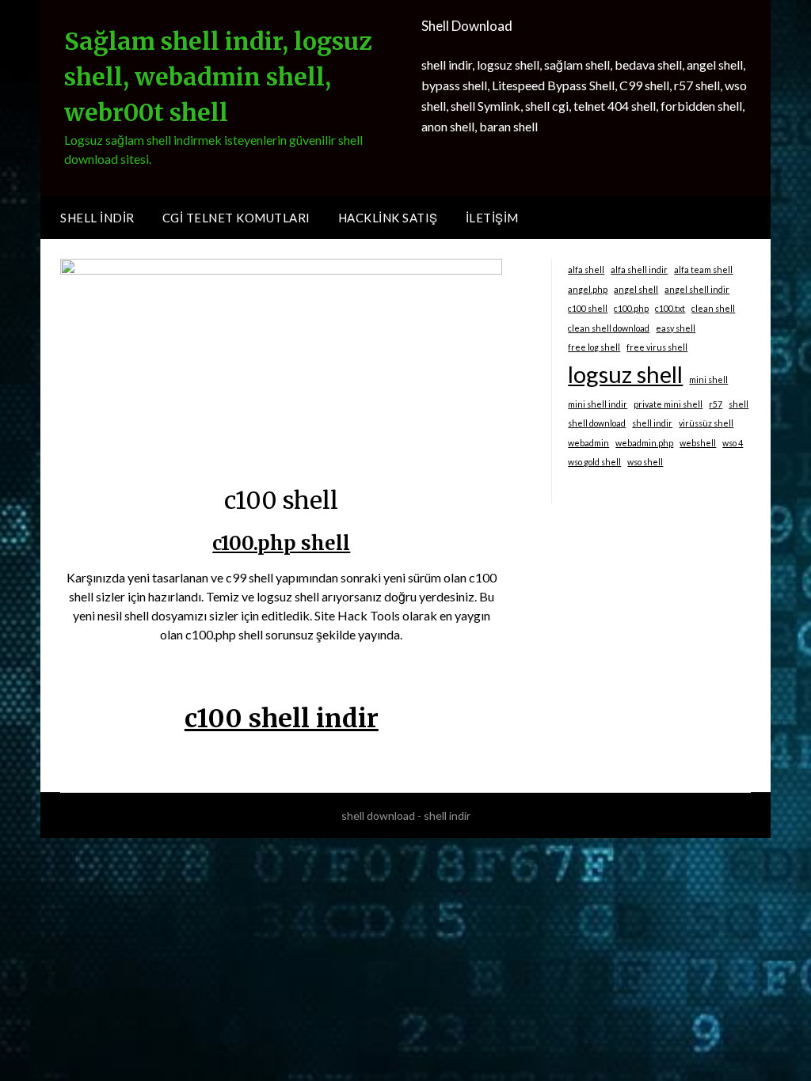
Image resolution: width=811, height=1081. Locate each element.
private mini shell (668, 404)
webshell (698, 443)
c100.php (631, 308)
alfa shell (586, 269)
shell (738, 404)
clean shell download (608, 328)
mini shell (708, 379)
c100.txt (670, 308)
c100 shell (587, 308)
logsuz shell (625, 374)
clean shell (713, 308)
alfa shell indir (639, 269)
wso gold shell (594, 462)
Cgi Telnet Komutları (236, 218)
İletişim (492, 218)
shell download (597, 423)
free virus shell (656, 347)
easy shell (675, 328)
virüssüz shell (706, 423)
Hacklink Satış (388, 218)
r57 (715, 404)
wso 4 (732, 443)
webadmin (588, 443)
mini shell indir (597, 404)
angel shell (636, 289)
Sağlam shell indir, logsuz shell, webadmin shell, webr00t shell (218, 76)
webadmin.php (644, 443)
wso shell (645, 462)
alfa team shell (703, 269)
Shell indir (97, 218)
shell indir (652, 423)
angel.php (587, 289)
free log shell (594, 347)
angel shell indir (696, 289)
